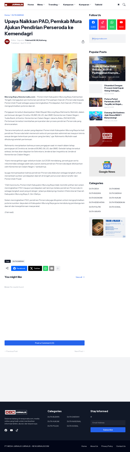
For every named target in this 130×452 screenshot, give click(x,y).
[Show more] (57, 268)
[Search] (122, 4)
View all (79, 277)
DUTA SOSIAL (115, 207)
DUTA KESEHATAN (96, 202)
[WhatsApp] (45, 268)
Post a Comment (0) (44, 343)
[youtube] (11, 430)
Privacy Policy (107, 446)
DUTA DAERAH (18, 15)
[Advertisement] (45, 237)
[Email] (51, 268)
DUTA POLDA (53, 426)
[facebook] (6, 430)
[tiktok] (17, 430)
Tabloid (98, 4)
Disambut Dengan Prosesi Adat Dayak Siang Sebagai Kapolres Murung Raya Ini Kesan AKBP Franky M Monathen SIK (114, 88)
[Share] (82, 41)
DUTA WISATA (95, 211)
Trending (53, 4)
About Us (94, 446)
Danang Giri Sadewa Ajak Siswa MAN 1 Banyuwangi (114, 115)
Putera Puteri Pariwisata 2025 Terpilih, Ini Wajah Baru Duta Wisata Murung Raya (112, 101)
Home (31, 4)
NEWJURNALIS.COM (40, 446)
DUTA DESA (94, 189)
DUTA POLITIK (95, 207)
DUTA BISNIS (114, 189)
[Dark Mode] (117, 4)
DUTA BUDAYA (95, 193)
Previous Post (12, 351)
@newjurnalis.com (99, 38)
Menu (40, 4)
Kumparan (68, 4)
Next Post (79, 351)
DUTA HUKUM (115, 198)
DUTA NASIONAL (74, 421)
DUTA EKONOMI (95, 198)
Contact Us (120, 446)
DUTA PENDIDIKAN (117, 202)
